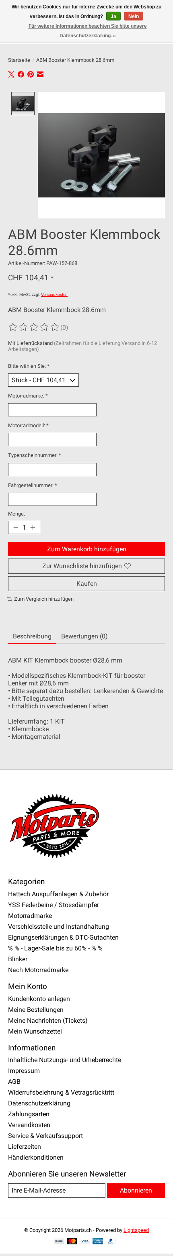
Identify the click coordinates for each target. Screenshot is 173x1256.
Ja (113, 16)
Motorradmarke (30, 916)
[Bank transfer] (59, 1242)
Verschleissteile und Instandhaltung (58, 926)
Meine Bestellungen (36, 1009)
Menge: (16, 514)
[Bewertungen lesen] (34, 327)
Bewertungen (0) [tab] (84, 636)
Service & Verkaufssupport (45, 1136)
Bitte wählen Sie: (28, 366)
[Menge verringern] (15, 527)
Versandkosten (54, 294)
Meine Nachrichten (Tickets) (48, 1020)
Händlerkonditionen (36, 1157)
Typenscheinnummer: (34, 455)
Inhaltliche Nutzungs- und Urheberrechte (64, 1060)
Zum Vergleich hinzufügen (44, 599)
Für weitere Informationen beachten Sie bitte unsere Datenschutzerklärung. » (88, 31)
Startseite (19, 60)
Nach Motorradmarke (38, 970)
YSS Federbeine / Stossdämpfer (53, 905)
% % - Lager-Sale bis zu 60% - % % (55, 948)
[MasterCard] (72, 1242)
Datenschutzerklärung (39, 1103)
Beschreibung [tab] (32, 636)
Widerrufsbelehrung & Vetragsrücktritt (61, 1092)
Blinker (17, 959)
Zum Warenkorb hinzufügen (86, 549)
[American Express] (98, 1242)
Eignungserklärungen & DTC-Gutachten (63, 937)
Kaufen (86, 583)
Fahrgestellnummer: (32, 485)
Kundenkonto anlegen (39, 999)
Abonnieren (136, 1190)
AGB (14, 1081)
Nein (133, 16)
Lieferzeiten (24, 1146)
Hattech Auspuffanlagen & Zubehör (58, 894)
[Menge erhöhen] (32, 527)
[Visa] (85, 1242)
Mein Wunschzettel (35, 1031)
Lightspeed (136, 1230)
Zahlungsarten (28, 1114)
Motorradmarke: (28, 396)
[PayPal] (111, 1242)
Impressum (24, 1071)
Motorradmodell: (28, 425)
